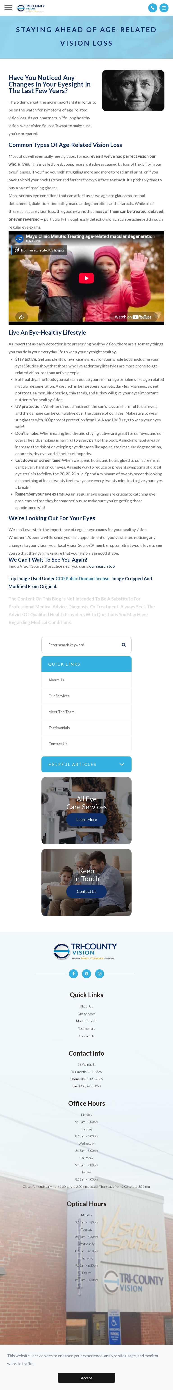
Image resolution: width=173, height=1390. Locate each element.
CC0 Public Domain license (82, 578)
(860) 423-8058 (90, 1086)
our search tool (102, 566)
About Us (56, 680)
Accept (86, 1378)
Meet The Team (61, 712)
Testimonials (59, 728)
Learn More (86, 819)
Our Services (59, 696)
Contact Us (57, 744)
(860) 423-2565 (92, 1079)
